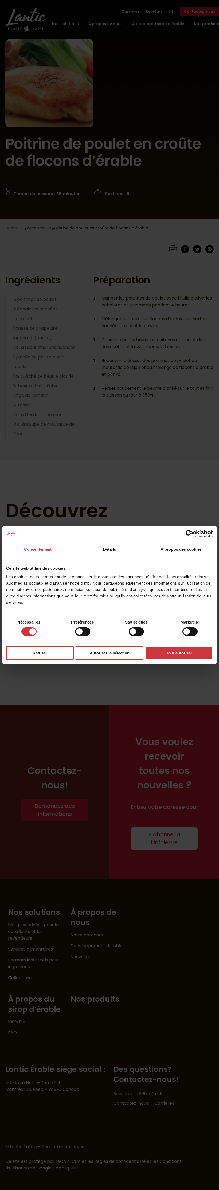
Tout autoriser (179, 653)
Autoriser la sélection (110, 653)
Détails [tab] (109, 549)
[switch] (82, 631)
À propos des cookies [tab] (181, 549)
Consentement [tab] (38, 549)
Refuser (40, 653)
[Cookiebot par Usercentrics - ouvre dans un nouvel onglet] (189, 534)
